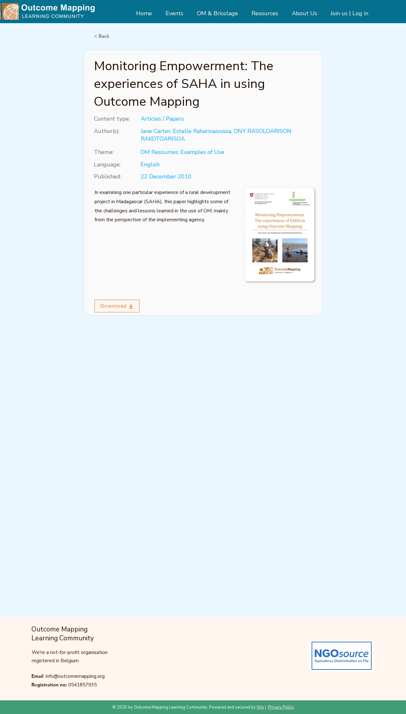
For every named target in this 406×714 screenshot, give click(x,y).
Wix (260, 707)
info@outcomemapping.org (75, 676)
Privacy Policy (281, 707)
